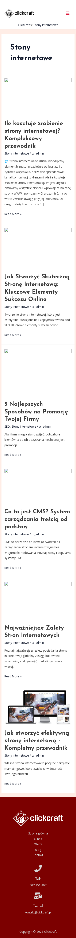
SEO (7, 426)
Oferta (38, 844)
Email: (38, 906)
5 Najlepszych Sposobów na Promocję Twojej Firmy (36, 411)
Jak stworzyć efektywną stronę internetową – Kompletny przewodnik (36, 740)
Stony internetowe (16, 153)
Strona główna (38, 833)
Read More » (13, 213)
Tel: (38, 879)
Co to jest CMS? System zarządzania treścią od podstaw (37, 519)
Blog (38, 850)
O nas (38, 839)
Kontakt (38, 855)
